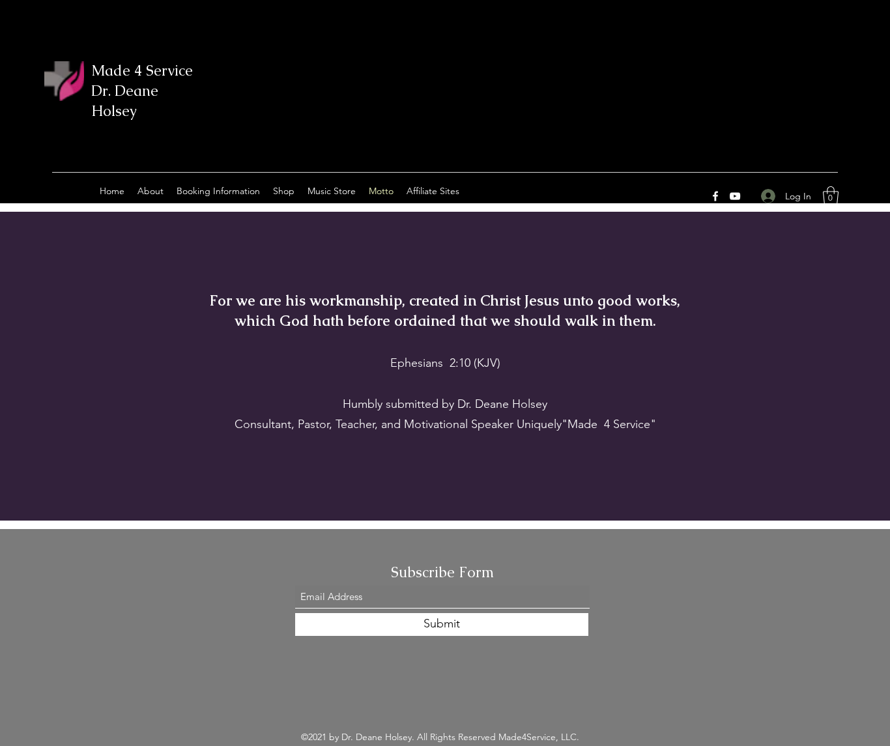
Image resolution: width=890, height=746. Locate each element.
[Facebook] (715, 196)
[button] (831, 195)
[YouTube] (734, 196)
